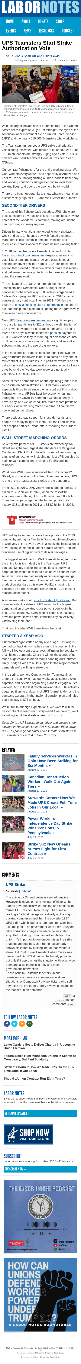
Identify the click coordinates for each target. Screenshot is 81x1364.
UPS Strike (15, 884)
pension (55, 333)
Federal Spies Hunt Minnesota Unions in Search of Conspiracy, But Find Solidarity (40, 1057)
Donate (43, 21)
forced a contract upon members (23, 255)
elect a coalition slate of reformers (37, 304)
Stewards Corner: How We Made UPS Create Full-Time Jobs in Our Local (39, 1069)
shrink (72, 60)
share (70, 1004)
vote (5, 149)
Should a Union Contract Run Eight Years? (34, 1078)
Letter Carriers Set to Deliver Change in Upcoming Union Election (39, 1046)
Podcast (68, 31)
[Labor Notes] (40, 7)
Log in (67, 996)
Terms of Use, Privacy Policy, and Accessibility (40, 1357)
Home (10, 21)
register (32, 60)
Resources (46, 31)
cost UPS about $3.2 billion (52, 600)
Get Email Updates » (17, 1113)
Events (11, 31)
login (22, 60)
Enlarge (62, 60)
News (27, 31)
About (25, 21)
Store (60, 21)
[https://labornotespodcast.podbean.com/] (40, 1251)
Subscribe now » (15, 1169)
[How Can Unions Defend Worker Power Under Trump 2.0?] (40, 1330)
